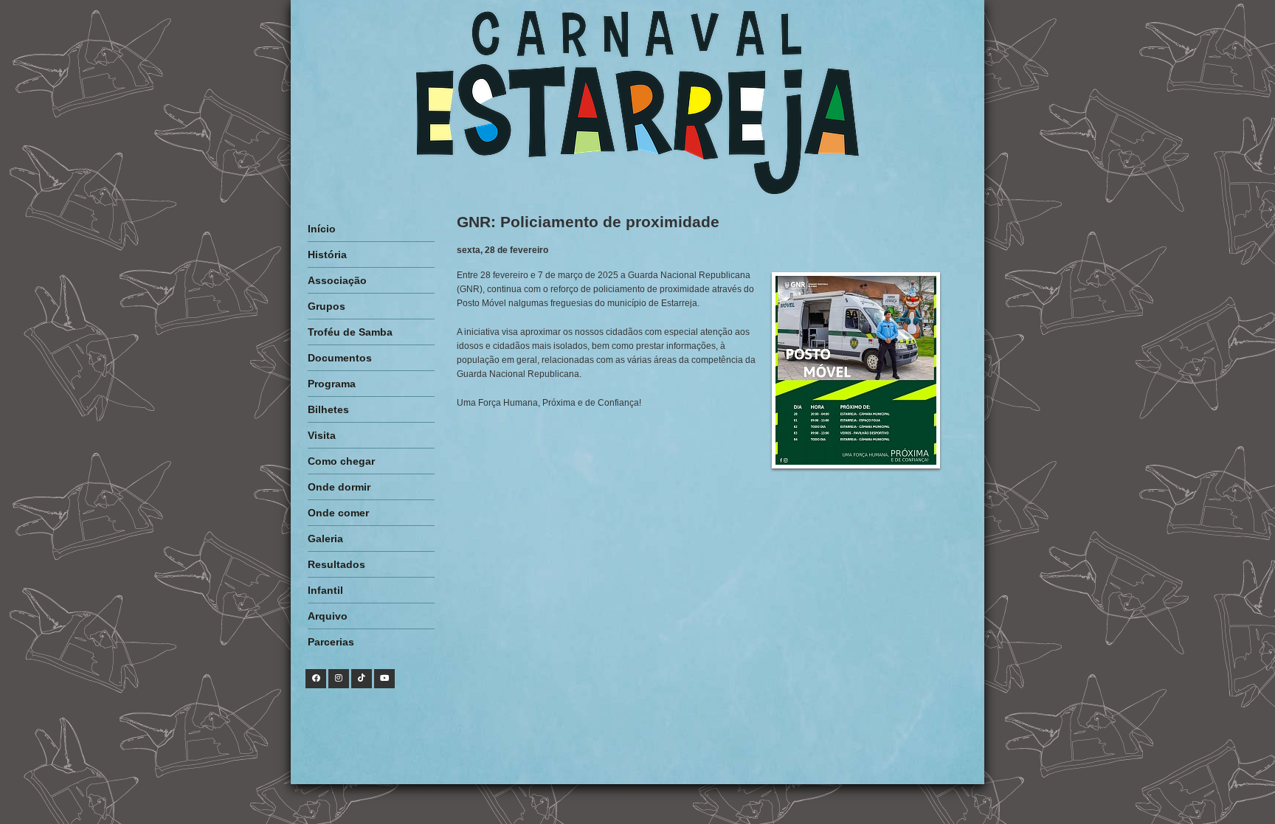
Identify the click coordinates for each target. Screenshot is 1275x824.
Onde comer (338, 513)
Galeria (325, 538)
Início (322, 229)
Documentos (340, 358)
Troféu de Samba (350, 332)
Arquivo (328, 616)
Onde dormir (339, 487)
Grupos (326, 306)
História (327, 254)
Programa (332, 384)
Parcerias (331, 642)
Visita (322, 435)
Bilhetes (328, 409)
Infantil (325, 590)
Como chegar (341, 461)
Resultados (336, 564)
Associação (337, 280)
